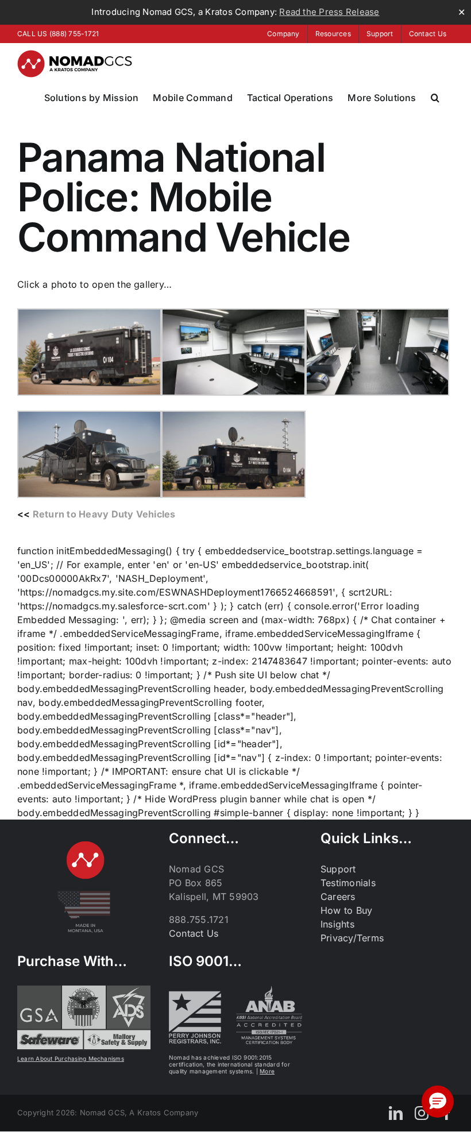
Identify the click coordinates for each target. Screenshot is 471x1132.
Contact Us (193, 933)
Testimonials (348, 882)
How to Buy (346, 910)
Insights (337, 924)
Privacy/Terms (352, 938)
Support (338, 869)
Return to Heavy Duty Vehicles (104, 514)
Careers (338, 896)
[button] (435, 98)
